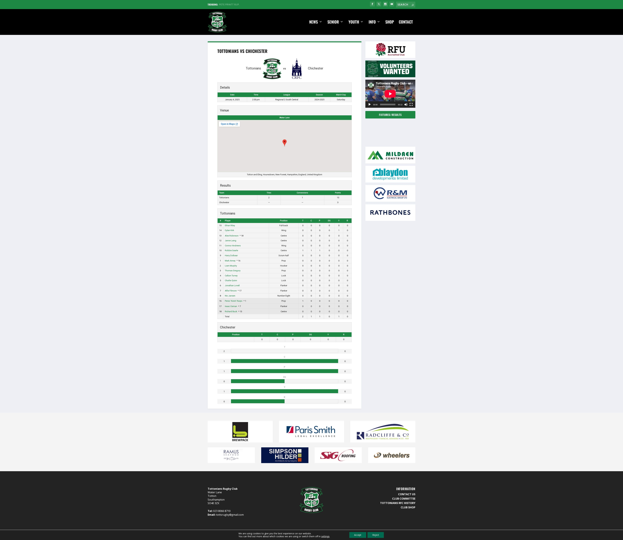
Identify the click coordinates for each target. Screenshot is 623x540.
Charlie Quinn (231, 280)
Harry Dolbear (231, 255)
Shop (389, 22)
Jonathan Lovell (232, 285)
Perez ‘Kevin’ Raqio (233, 301)
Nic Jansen (230, 296)
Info (372, 22)
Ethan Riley (230, 225)
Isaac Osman (231, 306)
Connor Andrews (233, 245)
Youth (353, 22)
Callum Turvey (231, 275)
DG (329, 221)
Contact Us (406, 494)
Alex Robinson (231, 235)
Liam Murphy (231, 265)
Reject (375, 534)
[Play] (369, 104)
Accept (357, 534)
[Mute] (406, 104)
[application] (390, 94)
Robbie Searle (231, 250)
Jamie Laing (230, 240)
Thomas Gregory (232, 270)
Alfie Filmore (231, 290)
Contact (406, 22)
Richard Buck (231, 311)
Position (283, 221)
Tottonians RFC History (397, 503)
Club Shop (408, 507)
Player (228, 221)
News (313, 22)
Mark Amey (230, 260)
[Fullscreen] (411, 104)
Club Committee (403, 498)
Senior (333, 22)
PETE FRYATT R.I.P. (229, 4)
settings (325, 536)
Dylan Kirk (229, 230)
